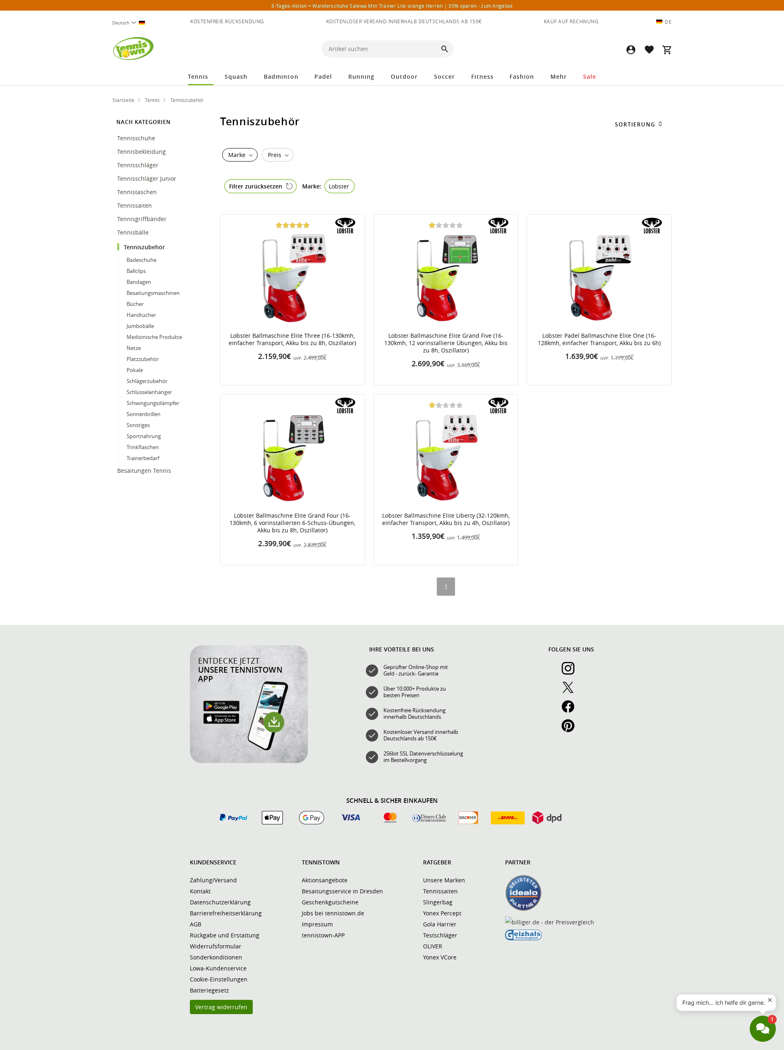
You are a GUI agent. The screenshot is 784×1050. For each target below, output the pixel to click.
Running (361, 76)
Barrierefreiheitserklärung (226, 913)
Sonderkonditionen (216, 957)
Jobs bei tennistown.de (333, 913)
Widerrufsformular (215, 946)
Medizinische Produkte (154, 337)
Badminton (281, 76)
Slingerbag (437, 902)
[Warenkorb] (667, 49)
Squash (236, 76)
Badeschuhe (141, 260)
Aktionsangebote (324, 880)
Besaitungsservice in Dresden (342, 891)
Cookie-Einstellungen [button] (218, 979)
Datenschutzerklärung (220, 902)
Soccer (444, 76)
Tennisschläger (138, 165)
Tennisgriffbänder (142, 219)
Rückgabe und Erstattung (224, 935)
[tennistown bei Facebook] (571, 711)
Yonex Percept (442, 913)
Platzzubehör (143, 359)
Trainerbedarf (143, 458)
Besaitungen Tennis (145, 470)
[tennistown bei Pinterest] (571, 730)
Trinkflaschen (143, 447)
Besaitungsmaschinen (153, 293)
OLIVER (432, 946)
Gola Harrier (440, 924)
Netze (134, 348)
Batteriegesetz (209, 990)
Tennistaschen (137, 192)
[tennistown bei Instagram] (571, 672)
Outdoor (404, 76)
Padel (323, 76)
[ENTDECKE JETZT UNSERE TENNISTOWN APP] (249, 761)
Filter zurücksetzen (255, 186)
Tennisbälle (133, 232)
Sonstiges (138, 425)
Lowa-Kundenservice (218, 968)
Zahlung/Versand (213, 880)
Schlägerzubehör (147, 381)
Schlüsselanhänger (149, 392)
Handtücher (141, 315)
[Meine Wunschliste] (649, 49)
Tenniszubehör (145, 247)
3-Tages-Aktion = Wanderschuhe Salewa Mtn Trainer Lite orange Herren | (391, 5)
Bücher (135, 304)
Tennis (198, 76)
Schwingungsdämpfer (153, 403)
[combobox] (131, 23)
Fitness (482, 76)
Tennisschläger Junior (147, 178)
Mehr (558, 76)
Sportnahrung (144, 436)
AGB (195, 924)
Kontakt (200, 891)
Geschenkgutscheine (330, 902)
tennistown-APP (323, 935)
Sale (589, 76)
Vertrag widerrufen (221, 1007)
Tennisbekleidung (142, 151)
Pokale (135, 370)
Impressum (317, 924)
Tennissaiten (135, 205)
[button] (631, 49)
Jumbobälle (140, 326)
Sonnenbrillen (144, 414)
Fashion (522, 76)
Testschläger (440, 935)
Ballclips (136, 271)
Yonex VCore (440, 957)
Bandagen (139, 282)
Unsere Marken (444, 880)
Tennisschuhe (137, 138)
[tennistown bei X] (571, 692)
